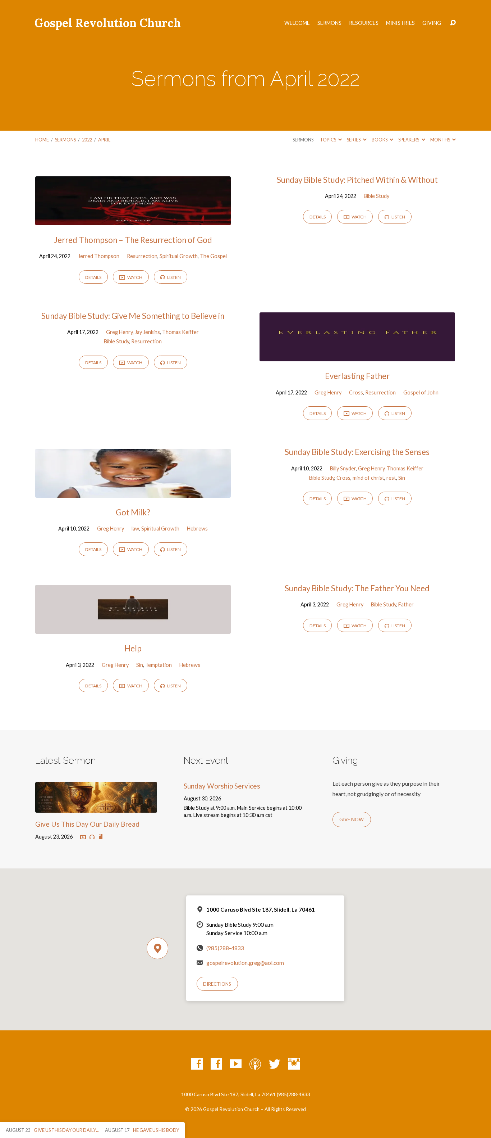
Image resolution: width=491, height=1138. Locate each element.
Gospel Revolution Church (108, 22)
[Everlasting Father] (357, 355)
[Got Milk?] (133, 492)
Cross (356, 392)
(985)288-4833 (225, 948)
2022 (87, 140)
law (135, 528)
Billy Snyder (343, 468)
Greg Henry (119, 332)
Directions (217, 984)
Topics (328, 140)
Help (133, 648)
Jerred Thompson (98, 256)
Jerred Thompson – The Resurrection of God (133, 240)
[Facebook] (197, 1064)
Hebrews (197, 528)
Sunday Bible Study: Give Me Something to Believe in (132, 316)
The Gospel (213, 256)
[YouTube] (236, 1064)
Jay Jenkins (147, 332)
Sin (401, 478)
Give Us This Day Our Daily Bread (87, 824)
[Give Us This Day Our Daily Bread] (96, 807)
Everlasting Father (357, 376)
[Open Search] (453, 23)
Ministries (400, 23)
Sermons (329, 23)
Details (93, 277)
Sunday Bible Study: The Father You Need (357, 588)
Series (354, 140)
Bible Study (376, 196)
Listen (173, 277)
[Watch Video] (83, 837)
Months (440, 140)
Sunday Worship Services (222, 786)
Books (380, 140)
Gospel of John (421, 392)
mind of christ (368, 478)
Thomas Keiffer (180, 332)
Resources (363, 23)
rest (391, 478)
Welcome (297, 23)
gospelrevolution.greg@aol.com (245, 962)
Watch (134, 277)
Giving (431, 23)
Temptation (158, 665)
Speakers (409, 140)
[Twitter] (274, 1064)
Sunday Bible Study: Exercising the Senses (357, 452)
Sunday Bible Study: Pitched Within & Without (357, 180)
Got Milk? (133, 512)
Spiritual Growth (179, 256)
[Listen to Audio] (92, 837)
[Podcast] (255, 1064)
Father (406, 604)
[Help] (133, 628)
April (104, 140)
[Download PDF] (100, 837)
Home (42, 140)
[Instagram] (294, 1064)
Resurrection (142, 256)
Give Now (351, 819)
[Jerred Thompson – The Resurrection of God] (133, 219)
